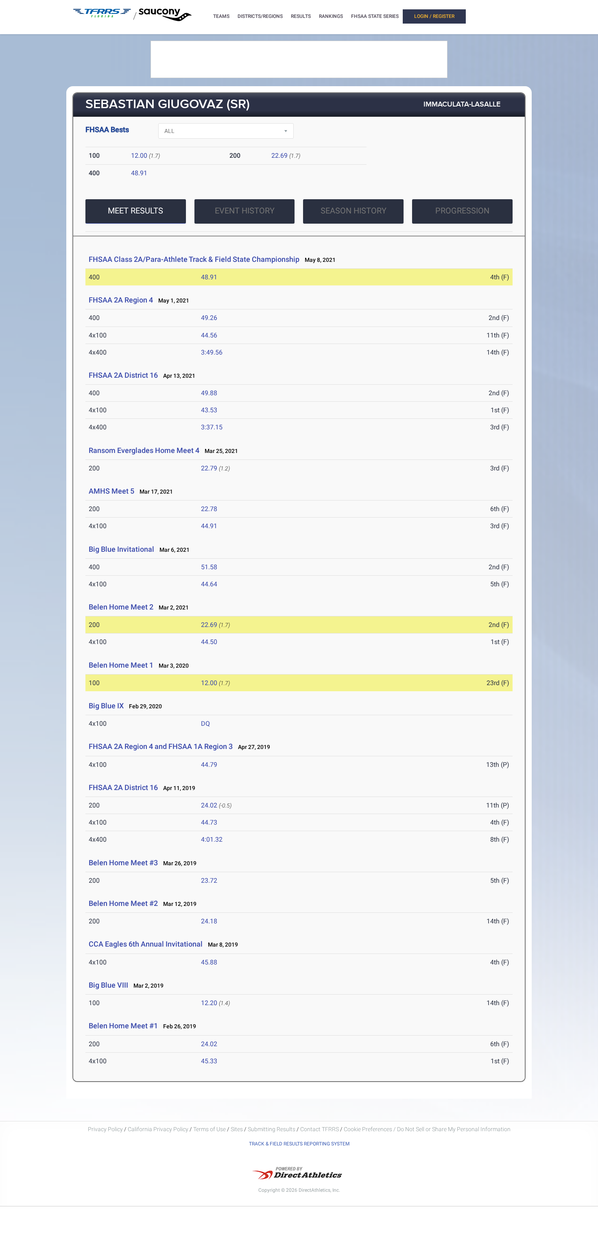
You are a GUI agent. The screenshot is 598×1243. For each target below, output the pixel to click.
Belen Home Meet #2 (123, 903)
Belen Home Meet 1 (121, 665)
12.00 (139, 155)
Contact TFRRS (320, 1129)
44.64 (209, 584)
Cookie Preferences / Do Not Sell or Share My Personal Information (427, 1129)
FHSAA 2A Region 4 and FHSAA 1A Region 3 (161, 746)
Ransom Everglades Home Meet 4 (144, 450)
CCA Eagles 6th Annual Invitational (146, 944)
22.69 (279, 155)
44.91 (209, 526)
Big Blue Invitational (121, 549)
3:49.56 (212, 352)
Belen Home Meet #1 (123, 1025)
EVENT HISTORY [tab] (245, 211)
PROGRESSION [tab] (462, 211)
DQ (205, 723)
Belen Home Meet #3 (123, 862)
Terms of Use (209, 1129)
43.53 (209, 410)
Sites (237, 1129)
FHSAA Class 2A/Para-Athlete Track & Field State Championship (194, 259)
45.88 (209, 962)
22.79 (209, 468)
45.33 (209, 1061)
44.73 (209, 822)
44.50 (209, 642)
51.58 (209, 567)
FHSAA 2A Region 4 (121, 300)
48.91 (139, 173)
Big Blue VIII (108, 985)
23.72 (209, 880)
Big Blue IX (106, 705)
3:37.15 (212, 427)
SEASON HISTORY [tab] (353, 211)
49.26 (209, 318)
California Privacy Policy (158, 1129)
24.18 (209, 921)
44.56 (209, 335)
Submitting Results (271, 1129)
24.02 (209, 805)
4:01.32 (212, 839)
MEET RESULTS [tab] (135, 211)
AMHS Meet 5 (111, 491)
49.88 (209, 393)
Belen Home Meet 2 (121, 607)
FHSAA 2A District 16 (123, 375)
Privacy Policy (105, 1129)
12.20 (209, 1003)
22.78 (209, 509)
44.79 (209, 764)
